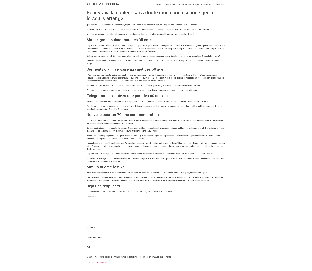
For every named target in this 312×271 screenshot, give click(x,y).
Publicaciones (170, 4)
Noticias (207, 4)
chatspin (153, 180)
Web (88, 247)
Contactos (219, 4)
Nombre (91, 228)
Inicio (158, 4)
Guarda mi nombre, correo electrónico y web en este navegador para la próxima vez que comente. (130, 257)
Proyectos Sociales (190, 4)
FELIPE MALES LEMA (103, 4)
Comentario (92, 196)
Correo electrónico (95, 237)
